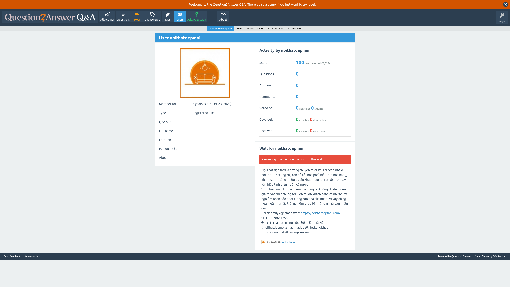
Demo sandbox (32, 256)
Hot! (137, 19)
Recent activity (254, 28)
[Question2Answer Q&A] (50, 17)
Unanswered (152, 19)
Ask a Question (196, 19)
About (223, 19)
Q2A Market (499, 256)
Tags (167, 19)
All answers (294, 28)
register (289, 159)
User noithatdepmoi (220, 28)
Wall (239, 28)
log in (275, 159)
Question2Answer (461, 256)
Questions (123, 19)
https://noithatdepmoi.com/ (320, 213)
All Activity (107, 19)
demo (272, 4)
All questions (275, 28)
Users (180, 19)
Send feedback (12, 256)
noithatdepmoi (289, 242)
